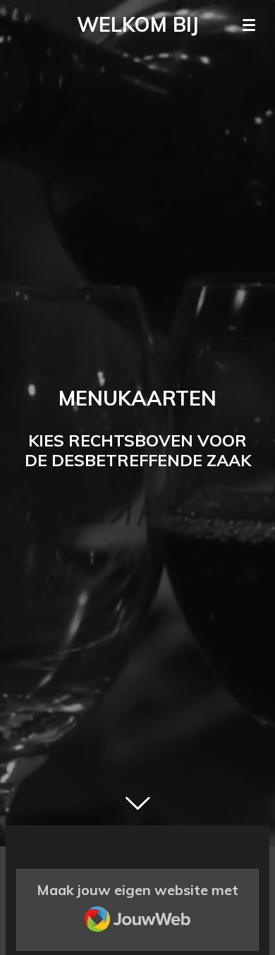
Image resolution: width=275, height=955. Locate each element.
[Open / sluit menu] (248, 25)
